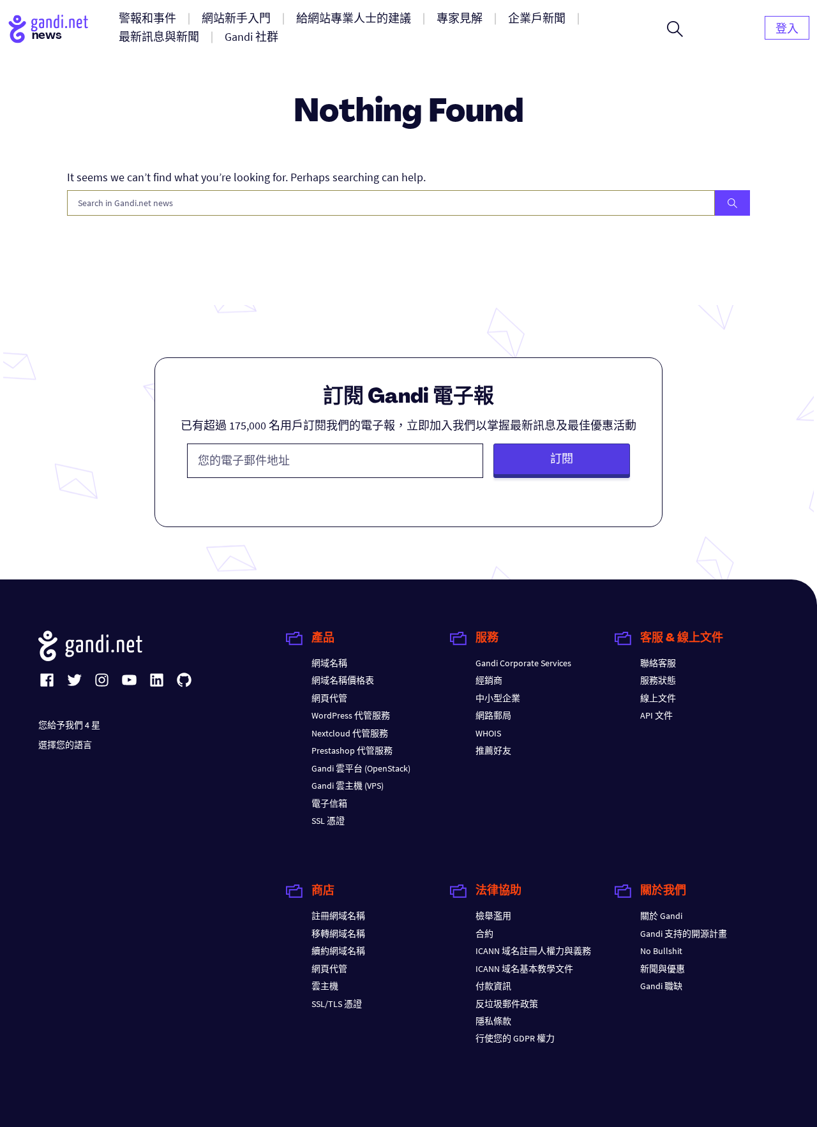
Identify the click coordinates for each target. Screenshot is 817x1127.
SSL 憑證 (328, 820)
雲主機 (324, 986)
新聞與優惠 (662, 968)
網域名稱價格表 (342, 680)
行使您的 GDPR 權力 (515, 1038)
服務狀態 (658, 680)
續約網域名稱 (338, 951)
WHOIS (488, 733)
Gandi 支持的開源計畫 (683, 933)
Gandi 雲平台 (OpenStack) (360, 768)
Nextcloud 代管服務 (349, 733)
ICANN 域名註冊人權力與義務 (533, 951)
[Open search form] (675, 28)
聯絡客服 (658, 663)
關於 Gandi (661, 916)
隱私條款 (493, 1021)
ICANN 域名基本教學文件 (524, 968)
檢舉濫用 (493, 916)
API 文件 (656, 715)
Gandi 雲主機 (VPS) (347, 785)
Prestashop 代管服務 (352, 750)
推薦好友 (493, 750)
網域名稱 (329, 663)
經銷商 (489, 680)
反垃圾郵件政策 (507, 1004)
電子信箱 (329, 803)
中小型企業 (498, 698)
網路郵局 (493, 715)
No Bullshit (661, 951)
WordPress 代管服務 (350, 715)
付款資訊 (493, 986)
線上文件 (658, 698)
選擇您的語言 (65, 745)
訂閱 (561, 458)
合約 (484, 933)
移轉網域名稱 (338, 933)
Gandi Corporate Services (523, 663)
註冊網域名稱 (338, 916)
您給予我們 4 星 (69, 725)
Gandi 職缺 (661, 986)
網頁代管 (329, 698)
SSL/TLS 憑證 (336, 1004)
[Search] (732, 203)
